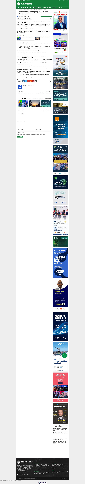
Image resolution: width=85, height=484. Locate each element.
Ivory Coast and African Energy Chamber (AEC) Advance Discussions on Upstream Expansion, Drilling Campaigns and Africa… (41, 465)
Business (22, 7)
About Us (54, 7)
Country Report (28, 7)
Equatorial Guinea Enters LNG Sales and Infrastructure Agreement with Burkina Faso (43, 94)
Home (18, 7)
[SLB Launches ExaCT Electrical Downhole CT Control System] (37, 38)
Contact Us (60, 7)
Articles (53, 470)
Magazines (49, 7)
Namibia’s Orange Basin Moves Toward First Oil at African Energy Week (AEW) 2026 (60, 429)
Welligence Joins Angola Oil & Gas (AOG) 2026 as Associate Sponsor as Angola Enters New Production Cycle (60, 438)
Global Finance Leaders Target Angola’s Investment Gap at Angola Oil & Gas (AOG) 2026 (60, 433)
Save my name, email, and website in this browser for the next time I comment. (31, 134)
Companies (28, 0)
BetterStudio (66, 478)
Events (44, 7)
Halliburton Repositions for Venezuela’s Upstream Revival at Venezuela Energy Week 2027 (60, 442)
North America (54, 463)
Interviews (39, 7)
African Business (36, 463)
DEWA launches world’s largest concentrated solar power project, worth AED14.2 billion (25, 94)
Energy (34, 7)
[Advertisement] (60, 451)
